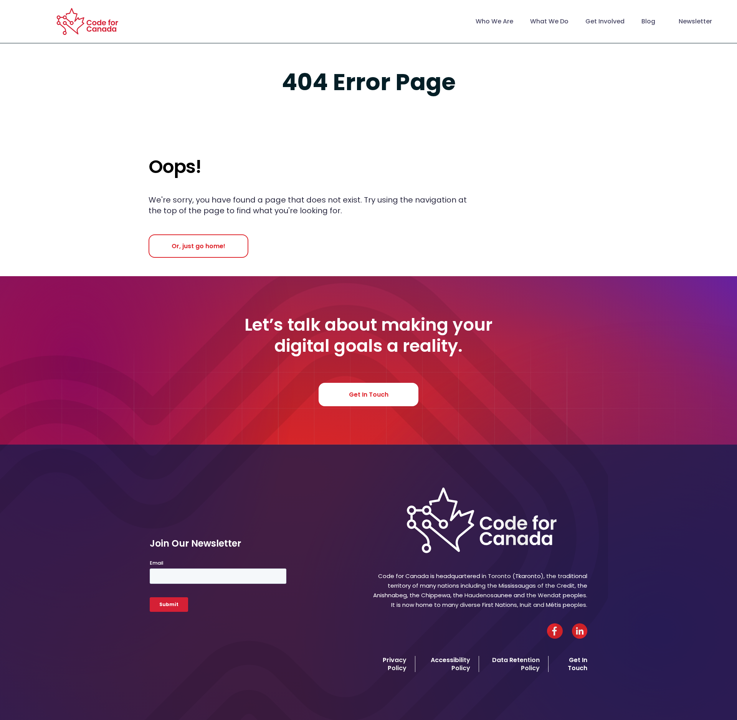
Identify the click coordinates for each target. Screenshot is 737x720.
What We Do (549, 21)
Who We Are (494, 21)
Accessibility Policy (450, 664)
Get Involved (605, 21)
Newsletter (695, 21)
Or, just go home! (198, 246)
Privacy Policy (395, 664)
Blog (648, 21)
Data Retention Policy (516, 664)
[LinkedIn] (579, 631)
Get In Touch (368, 394)
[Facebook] (555, 631)
